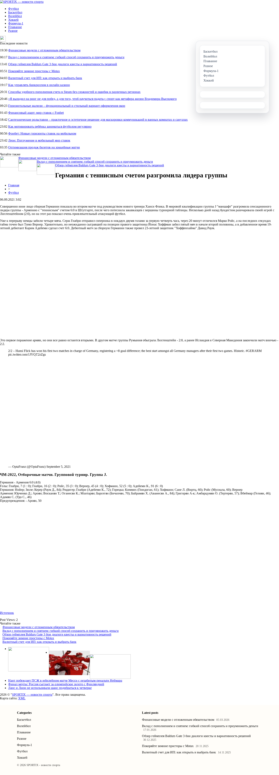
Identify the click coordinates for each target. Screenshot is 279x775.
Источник (7, 613)
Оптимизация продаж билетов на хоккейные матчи (44, 147)
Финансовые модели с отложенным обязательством (44, 50)
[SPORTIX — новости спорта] (22, 1)
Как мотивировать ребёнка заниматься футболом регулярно (50, 126)
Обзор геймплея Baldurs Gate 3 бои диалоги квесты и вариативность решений (62, 64)
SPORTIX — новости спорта (32, 694)
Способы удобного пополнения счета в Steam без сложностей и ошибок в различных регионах (74, 92)
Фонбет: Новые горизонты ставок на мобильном (42, 133)
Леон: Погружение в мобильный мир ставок (39, 140)
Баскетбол (15, 12)
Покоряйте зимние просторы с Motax (34, 71)
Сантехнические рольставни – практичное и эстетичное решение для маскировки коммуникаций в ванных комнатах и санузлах (98, 119)
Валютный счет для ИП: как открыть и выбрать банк (45, 78)
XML (22, 698)
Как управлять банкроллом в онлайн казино (39, 85)
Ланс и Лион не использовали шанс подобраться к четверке (50, 688)
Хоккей (13, 19)
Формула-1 (15, 23)
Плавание (15, 27)
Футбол (13, 8)
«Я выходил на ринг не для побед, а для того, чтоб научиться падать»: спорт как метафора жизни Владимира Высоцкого (92, 99)
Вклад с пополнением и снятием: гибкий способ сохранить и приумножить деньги (66, 57)
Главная (13, 185)
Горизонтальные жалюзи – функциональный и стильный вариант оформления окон (66, 105)
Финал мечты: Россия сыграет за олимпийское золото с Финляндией (56, 684)
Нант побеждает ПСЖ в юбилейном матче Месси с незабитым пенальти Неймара (65, 680)
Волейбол (15, 16)
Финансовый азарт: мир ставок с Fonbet (36, 112)
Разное (13, 30)
